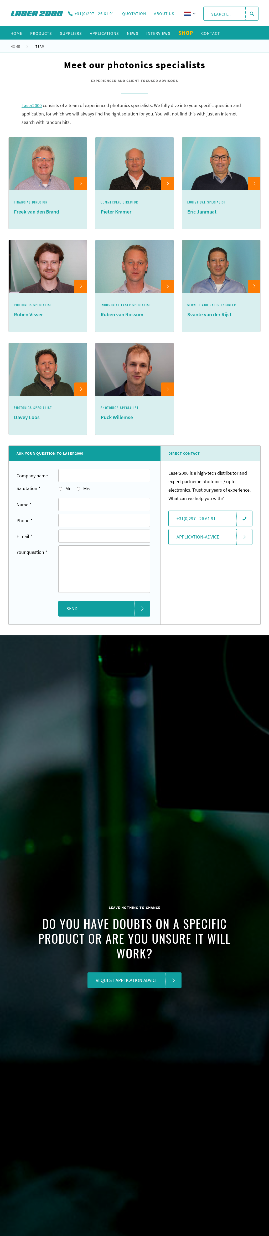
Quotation (134, 13)
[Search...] (251, 14)
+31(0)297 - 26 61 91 (94, 13)
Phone (25, 520)
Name (24, 505)
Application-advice (198, 537)
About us (164, 13)
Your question (32, 552)
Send (71, 608)
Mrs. (86, 489)
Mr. (67, 489)
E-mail (24, 536)
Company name (32, 476)
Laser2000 (32, 105)
